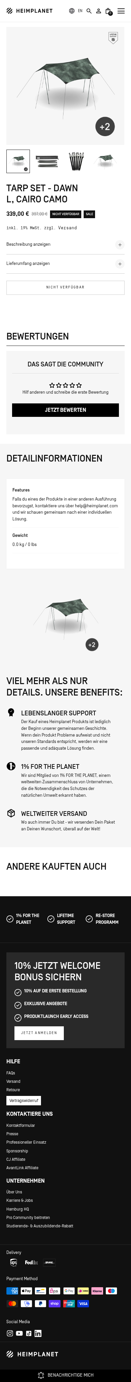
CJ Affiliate (15, 1159)
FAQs (10, 1073)
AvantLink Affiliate (22, 1168)
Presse (12, 1134)
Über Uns (14, 1192)
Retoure (13, 1090)
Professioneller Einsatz (26, 1142)
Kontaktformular (20, 1125)
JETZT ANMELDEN (39, 1033)
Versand (67, 228)
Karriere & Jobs (19, 1200)
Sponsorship (17, 1151)
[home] (29, 10)
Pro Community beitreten (28, 1217)
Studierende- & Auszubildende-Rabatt (39, 1226)
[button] (80, 10)
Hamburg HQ (17, 1209)
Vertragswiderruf (23, 1100)
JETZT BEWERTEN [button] (65, 410)
